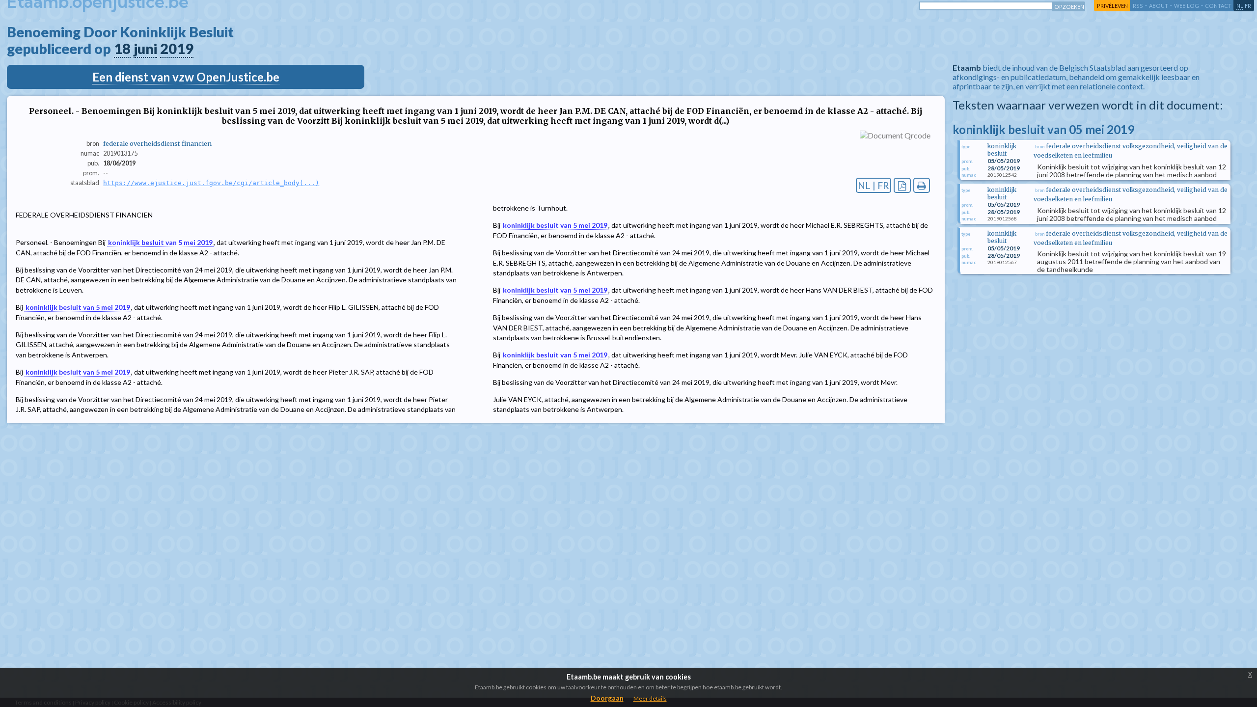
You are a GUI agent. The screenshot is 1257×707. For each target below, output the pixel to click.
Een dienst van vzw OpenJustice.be (185, 77)
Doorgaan (607, 698)
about (1158, 5)
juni (145, 48)
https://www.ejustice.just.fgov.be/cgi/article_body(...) (211, 183)
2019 (176, 48)
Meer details (650, 698)
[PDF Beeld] (902, 185)
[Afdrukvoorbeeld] (921, 185)
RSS (1138, 5)
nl (1239, 5)
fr (1248, 5)
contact (1218, 5)
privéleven (1112, 5)
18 (122, 48)
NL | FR (873, 185)
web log (1186, 5)
